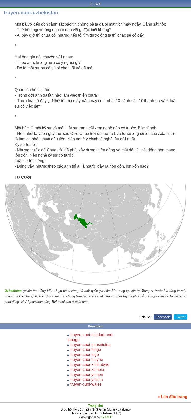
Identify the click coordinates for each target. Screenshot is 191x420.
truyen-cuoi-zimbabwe (89, 364)
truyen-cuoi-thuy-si (86, 359)
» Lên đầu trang (172, 397)
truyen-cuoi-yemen (86, 374)
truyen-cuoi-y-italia (86, 379)
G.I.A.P (95, 4)
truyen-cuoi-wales (86, 384)
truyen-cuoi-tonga (85, 349)
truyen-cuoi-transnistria (90, 345)
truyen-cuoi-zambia (87, 369)
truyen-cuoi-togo (84, 354)
